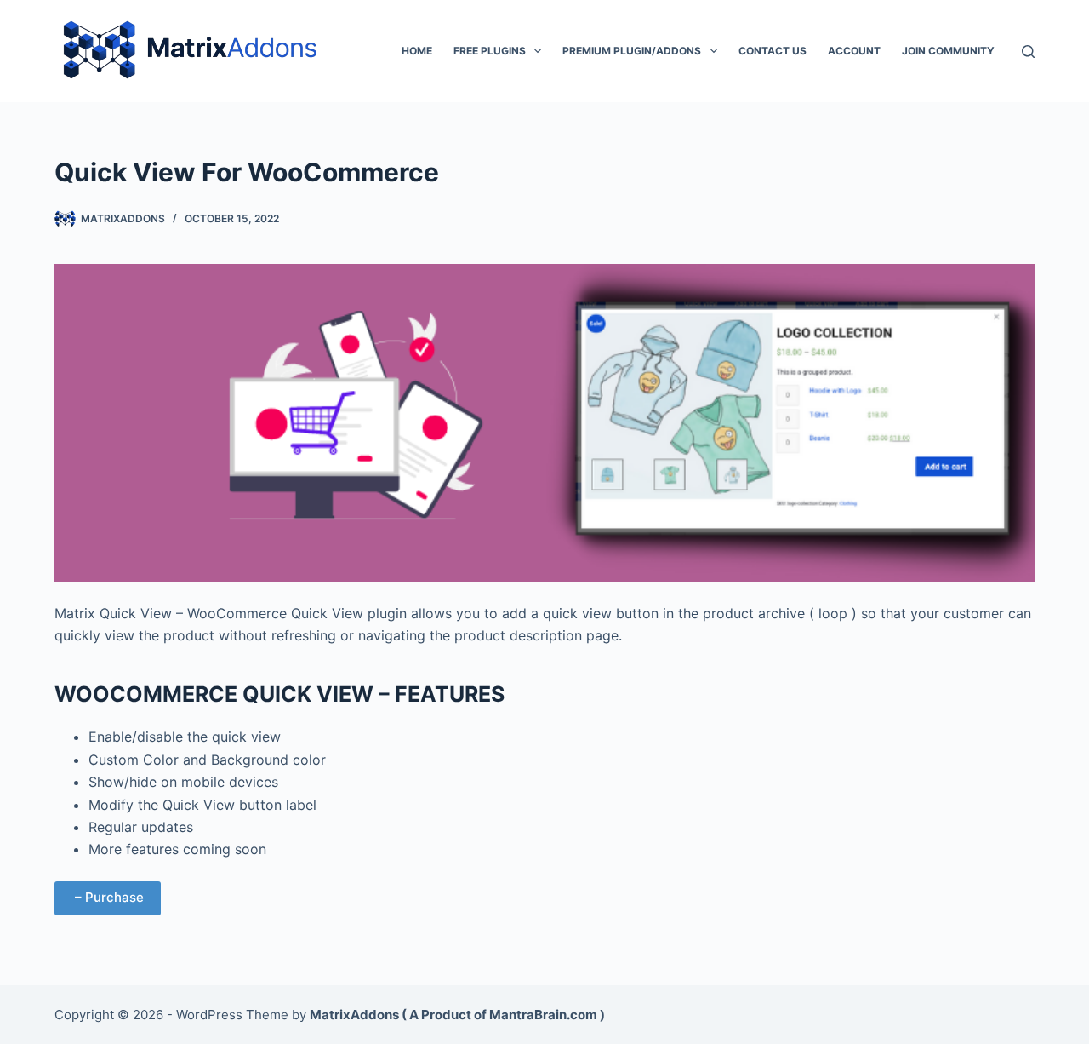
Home (417, 50)
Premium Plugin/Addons (631, 50)
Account (854, 50)
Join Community (948, 50)
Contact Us (772, 50)
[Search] (1028, 51)
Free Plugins (489, 50)
